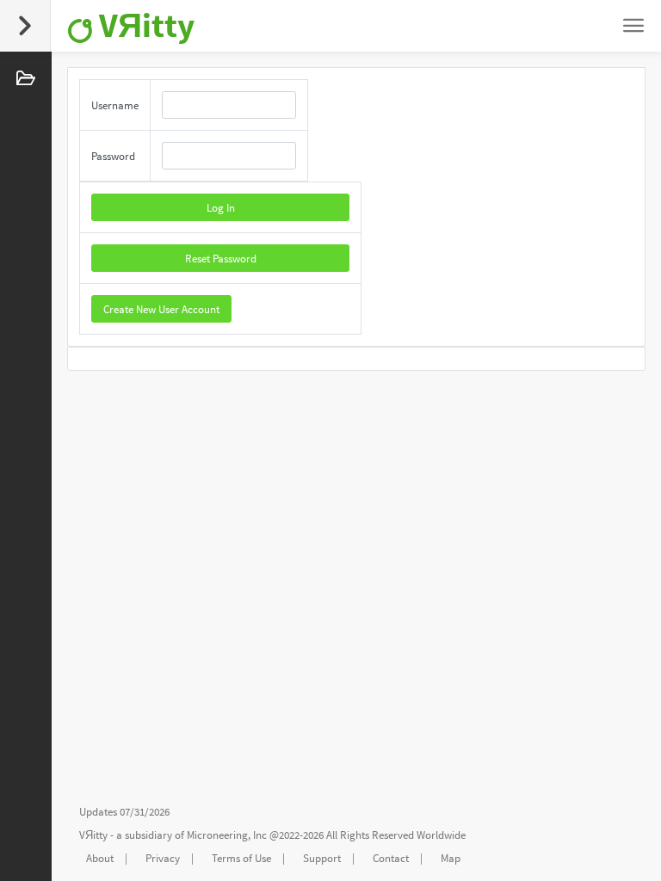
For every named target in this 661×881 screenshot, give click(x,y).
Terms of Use (241, 858)
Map (450, 858)
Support (322, 858)
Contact (391, 858)
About (100, 858)
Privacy (162, 858)
